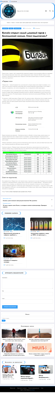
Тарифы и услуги (17, 28)
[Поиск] (50, 11)
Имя (3, 291)
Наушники (5, 366)
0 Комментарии (37, 28)
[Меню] (46, 11)
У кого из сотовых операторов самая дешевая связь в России (18, 191)
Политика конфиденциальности (34, 388)
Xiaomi (41, 366)
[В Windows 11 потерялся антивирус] (14, 251)
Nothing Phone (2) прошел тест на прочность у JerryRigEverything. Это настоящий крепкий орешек (14, 354)
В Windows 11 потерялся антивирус (10, 261)
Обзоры (10, 366)
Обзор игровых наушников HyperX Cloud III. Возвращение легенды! (8, 377)
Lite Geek (7, 231)
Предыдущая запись (7, 198)
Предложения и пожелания (21, 388)
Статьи (42, 388)
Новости (11, 28)
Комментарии (4, 277)
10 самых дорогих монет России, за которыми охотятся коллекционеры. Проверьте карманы (25, 206)
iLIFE (22, 366)
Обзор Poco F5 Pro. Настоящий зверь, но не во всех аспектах (45, 377)
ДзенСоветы (5, 28)
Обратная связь (12, 388)
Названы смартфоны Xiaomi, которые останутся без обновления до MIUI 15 (39, 354)
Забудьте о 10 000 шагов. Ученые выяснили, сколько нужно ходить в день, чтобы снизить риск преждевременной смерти (14, 340)
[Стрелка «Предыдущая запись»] (51, 200)
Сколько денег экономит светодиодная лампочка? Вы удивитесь (20, 200)
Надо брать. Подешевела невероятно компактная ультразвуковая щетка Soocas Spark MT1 (39, 340)
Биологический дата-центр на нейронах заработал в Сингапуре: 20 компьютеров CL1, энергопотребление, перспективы (13, 234)
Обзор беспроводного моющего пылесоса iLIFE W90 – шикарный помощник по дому (27, 376)
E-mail (3, 298)
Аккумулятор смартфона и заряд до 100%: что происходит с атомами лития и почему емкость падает (40, 234)
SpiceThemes (33, 390)
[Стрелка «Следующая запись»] (51, 206)
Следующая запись (7, 203)
